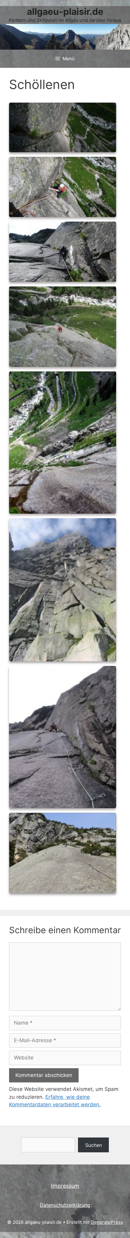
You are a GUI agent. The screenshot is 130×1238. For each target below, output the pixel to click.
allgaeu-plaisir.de (65, 11)
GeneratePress (107, 1222)
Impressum (65, 1186)
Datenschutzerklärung (65, 1205)
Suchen (93, 1145)
